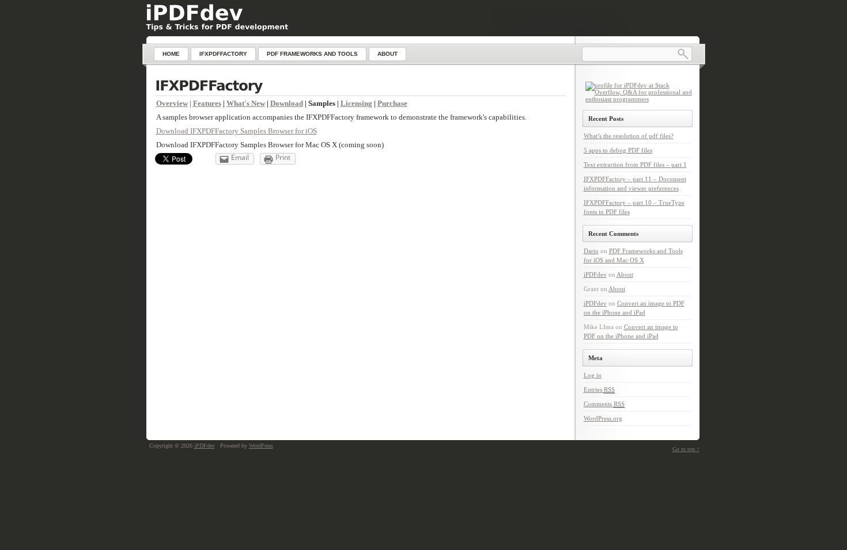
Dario (591, 250)
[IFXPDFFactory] (360, 87)
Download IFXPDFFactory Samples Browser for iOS (236, 131)
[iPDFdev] (194, 13)
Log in (593, 375)
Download (286, 103)
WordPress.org (603, 418)
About (625, 274)
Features (207, 103)
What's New (245, 103)
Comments (604, 403)
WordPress (261, 445)
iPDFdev (595, 274)
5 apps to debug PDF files (618, 150)
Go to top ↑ (685, 449)
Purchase (392, 103)
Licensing (356, 103)
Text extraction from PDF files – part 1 (635, 164)
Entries (599, 389)
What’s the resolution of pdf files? (629, 135)
